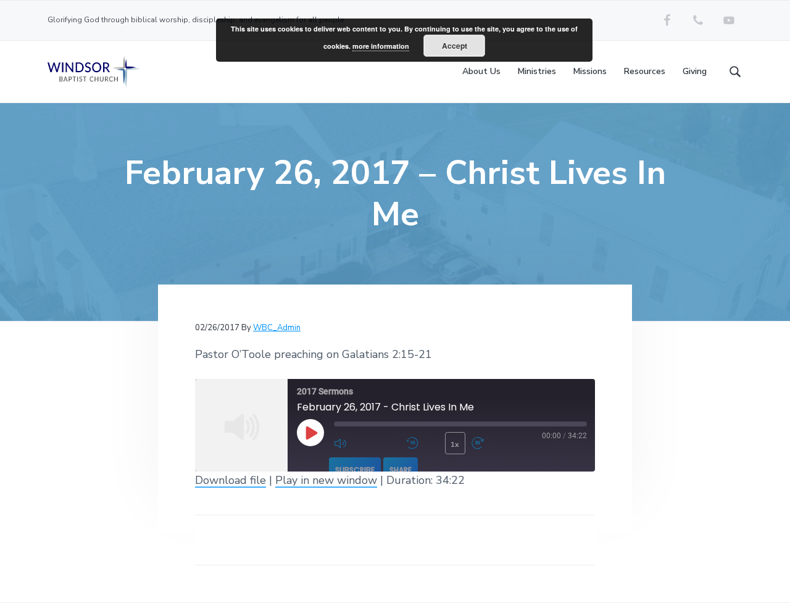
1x (455, 444)
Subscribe (355, 470)
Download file (230, 480)
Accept (454, 45)
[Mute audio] (367, 443)
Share (400, 470)
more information (380, 46)
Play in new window (326, 480)
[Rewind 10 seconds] (422, 443)
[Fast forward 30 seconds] (505, 443)
